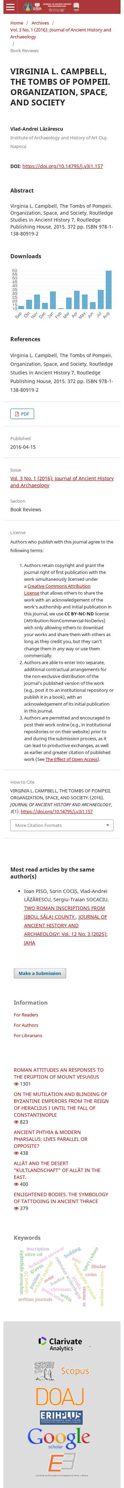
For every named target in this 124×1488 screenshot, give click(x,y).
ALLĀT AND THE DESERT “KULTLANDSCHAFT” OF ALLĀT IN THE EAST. (57, 1170)
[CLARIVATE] (61, 1344)
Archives (40, 23)
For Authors (26, 1025)
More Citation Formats (38, 825)
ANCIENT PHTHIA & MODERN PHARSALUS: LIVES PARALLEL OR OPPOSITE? (50, 1139)
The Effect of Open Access (71, 759)
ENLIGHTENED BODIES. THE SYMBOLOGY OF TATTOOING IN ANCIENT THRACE (61, 1198)
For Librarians (28, 1035)
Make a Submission (40, 973)
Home (16, 23)
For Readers (26, 1015)
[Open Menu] (10, 7)
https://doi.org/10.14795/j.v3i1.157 (62, 166)
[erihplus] (61, 1417)
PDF (24, 414)
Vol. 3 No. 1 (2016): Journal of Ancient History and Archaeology (60, 33)
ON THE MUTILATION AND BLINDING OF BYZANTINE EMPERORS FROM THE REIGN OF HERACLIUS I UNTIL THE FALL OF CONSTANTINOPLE (61, 1104)
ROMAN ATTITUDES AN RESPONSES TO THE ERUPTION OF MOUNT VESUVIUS (59, 1073)
